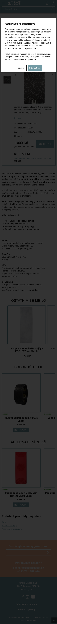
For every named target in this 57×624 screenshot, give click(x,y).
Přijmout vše (34, 68)
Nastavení (21, 68)
